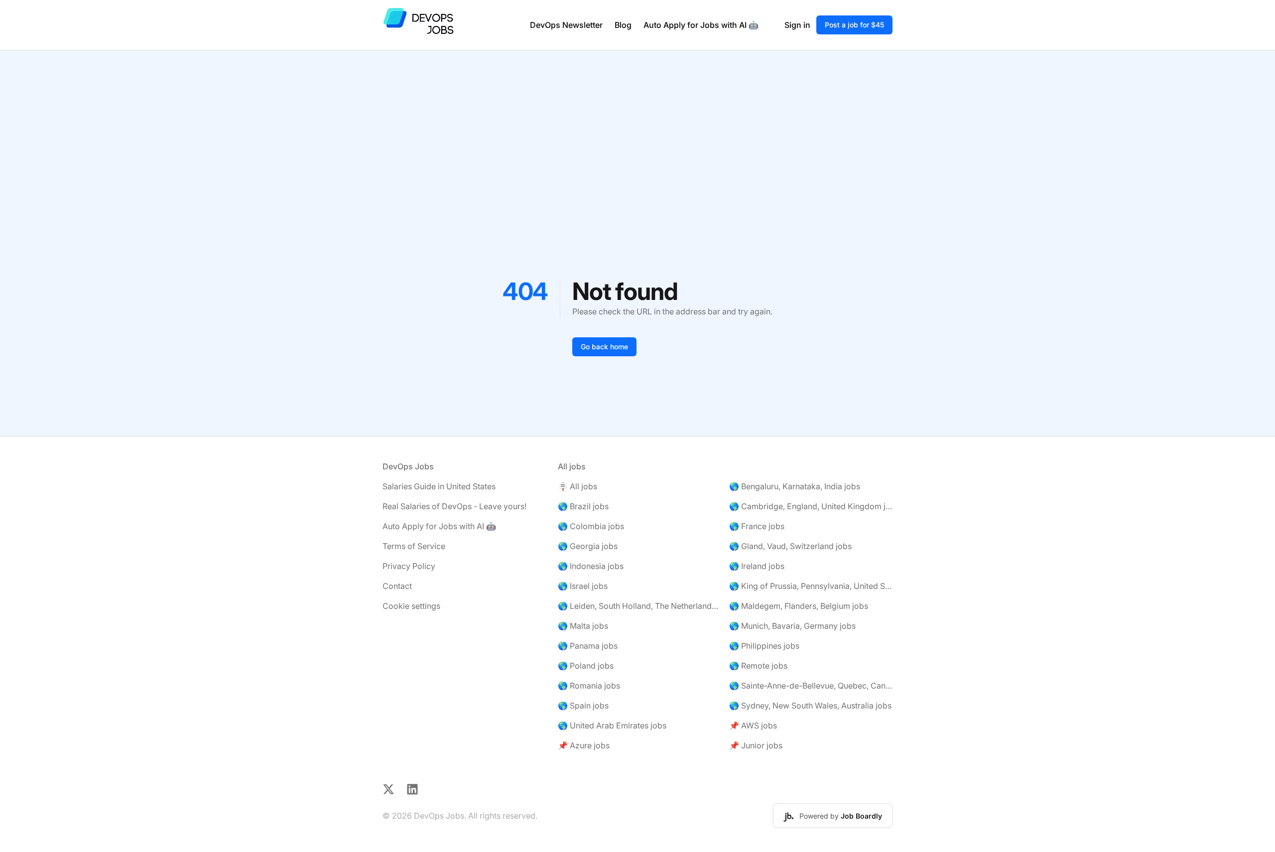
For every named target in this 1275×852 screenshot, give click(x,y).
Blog (623, 25)
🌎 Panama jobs (588, 646)
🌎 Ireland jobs (756, 566)
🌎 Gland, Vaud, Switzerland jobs (790, 546)
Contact (397, 586)
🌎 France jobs (756, 526)
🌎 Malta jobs (583, 626)
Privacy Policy (408, 566)
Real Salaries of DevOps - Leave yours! (454, 506)
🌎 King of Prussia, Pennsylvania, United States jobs (810, 586)
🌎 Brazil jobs (583, 506)
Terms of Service (413, 546)
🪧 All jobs (577, 486)
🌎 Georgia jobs (588, 546)
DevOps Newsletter (566, 25)
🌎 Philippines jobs (764, 646)
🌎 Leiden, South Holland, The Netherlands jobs (639, 606)
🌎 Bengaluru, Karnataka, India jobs (794, 486)
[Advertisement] (637, 125)
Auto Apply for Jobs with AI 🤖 (701, 25)
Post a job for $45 (854, 24)
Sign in (797, 25)
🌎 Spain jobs (583, 705)
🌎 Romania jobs (589, 686)
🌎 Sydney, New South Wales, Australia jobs (810, 705)
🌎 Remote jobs (758, 666)
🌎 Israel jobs (583, 586)
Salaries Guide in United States (439, 486)
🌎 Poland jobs (586, 666)
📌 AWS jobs (753, 725)
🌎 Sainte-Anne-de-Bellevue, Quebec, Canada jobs (810, 686)
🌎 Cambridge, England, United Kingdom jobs (810, 506)
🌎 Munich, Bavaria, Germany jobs (792, 626)
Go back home (604, 346)
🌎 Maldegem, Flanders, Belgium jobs (798, 606)
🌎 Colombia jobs (591, 526)
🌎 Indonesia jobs (591, 566)
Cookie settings (411, 606)
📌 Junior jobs (755, 745)
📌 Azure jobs (584, 745)
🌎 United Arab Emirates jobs (612, 725)
